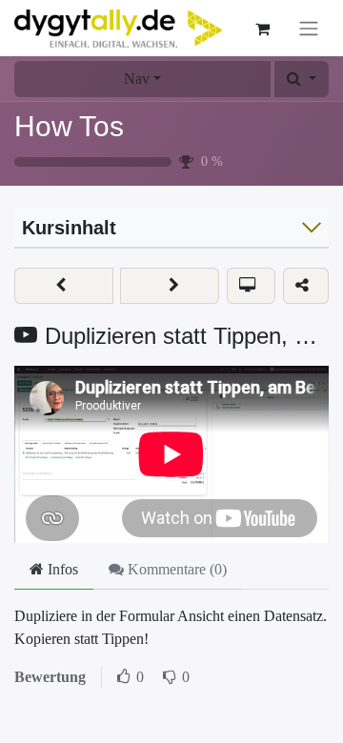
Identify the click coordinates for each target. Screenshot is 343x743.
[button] (301, 79)
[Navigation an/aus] (309, 28)
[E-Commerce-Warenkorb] (262, 29)
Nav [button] (137, 78)
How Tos (69, 126)
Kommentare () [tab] (175, 569)
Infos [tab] (61, 569)
